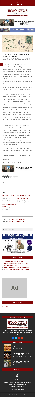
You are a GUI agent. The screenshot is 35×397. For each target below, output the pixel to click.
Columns (15, 364)
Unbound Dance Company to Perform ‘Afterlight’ (16, 263)
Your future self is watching (11, 265)
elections (10, 59)
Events (29, 356)
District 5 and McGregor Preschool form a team (16, 267)
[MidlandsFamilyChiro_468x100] (17, 20)
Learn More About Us (18, 389)
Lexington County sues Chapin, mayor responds (16, 269)
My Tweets (5, 306)
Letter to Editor (23, 58)
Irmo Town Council (19, 59)
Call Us (17, 380)
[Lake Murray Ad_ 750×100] (17, 28)
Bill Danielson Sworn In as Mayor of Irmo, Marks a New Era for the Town (24, 197)
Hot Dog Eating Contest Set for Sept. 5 (14, 261)
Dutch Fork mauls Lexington (16, 221)
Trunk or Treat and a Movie (18, 219)
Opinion (27, 59)
